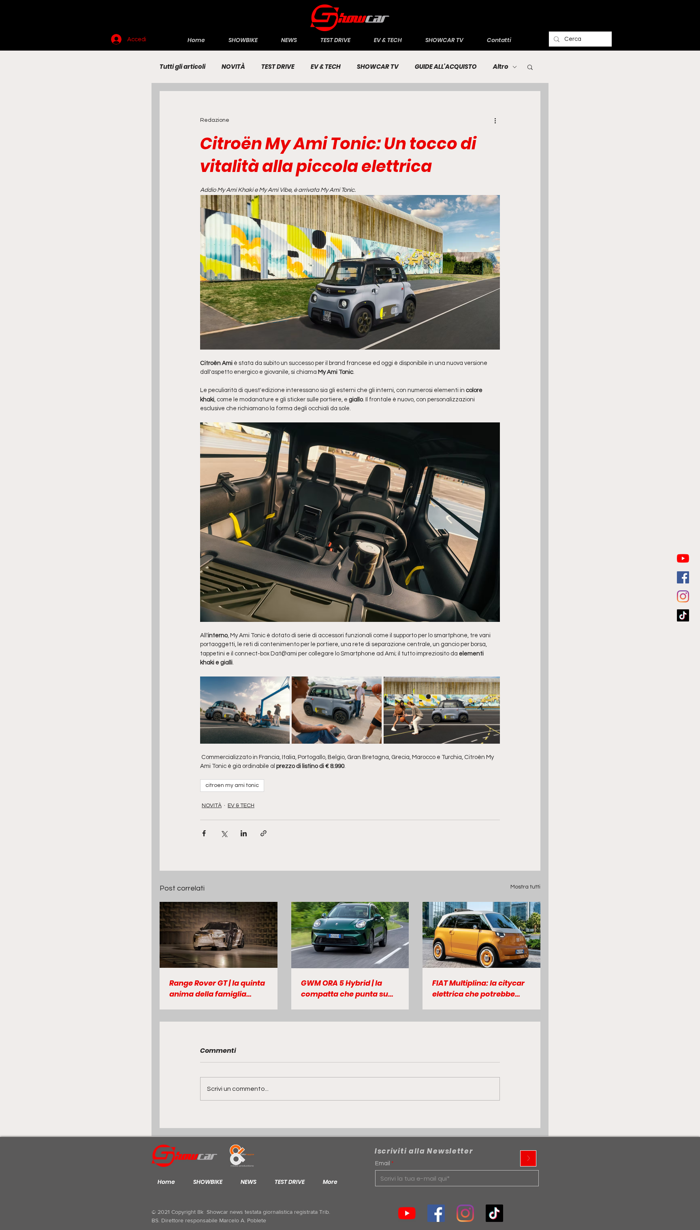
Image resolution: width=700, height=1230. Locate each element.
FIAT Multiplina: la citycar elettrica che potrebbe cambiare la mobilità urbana (478, 988)
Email (382, 1163)
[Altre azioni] (495, 120)
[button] (530, 67)
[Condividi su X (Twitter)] (224, 833)
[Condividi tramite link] (263, 833)
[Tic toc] (683, 615)
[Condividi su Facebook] (204, 833)
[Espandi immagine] (245, 710)
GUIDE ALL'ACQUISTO (446, 66)
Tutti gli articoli (182, 66)
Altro (500, 66)
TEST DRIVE (278, 66)
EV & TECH (326, 66)
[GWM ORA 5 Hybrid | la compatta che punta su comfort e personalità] (350, 935)
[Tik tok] (494, 1213)
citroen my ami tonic (232, 785)
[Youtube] (683, 558)
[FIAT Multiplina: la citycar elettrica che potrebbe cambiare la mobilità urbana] (481, 935)
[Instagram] (683, 596)
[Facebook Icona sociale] (683, 577)
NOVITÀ (233, 66)
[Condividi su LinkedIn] (244, 833)
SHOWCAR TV (378, 66)
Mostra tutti (525, 887)
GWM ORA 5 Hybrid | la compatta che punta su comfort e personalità (344, 988)
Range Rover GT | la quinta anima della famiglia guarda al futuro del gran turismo (217, 988)
